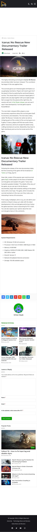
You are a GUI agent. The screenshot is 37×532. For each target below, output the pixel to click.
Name (3, 397)
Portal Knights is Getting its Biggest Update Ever (9, 339)
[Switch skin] (29, 4)
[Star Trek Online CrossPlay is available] (6, 482)
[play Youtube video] (18, 144)
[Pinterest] (15, 297)
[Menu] (35, 4)
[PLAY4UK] (5, 3)
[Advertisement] (18, 21)
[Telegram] (28, 297)
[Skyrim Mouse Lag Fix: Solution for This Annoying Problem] (6, 461)
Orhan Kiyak (7, 53)
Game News (11, 38)
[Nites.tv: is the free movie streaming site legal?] (6, 476)
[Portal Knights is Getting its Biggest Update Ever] (9, 332)
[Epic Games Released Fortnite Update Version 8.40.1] (27, 332)
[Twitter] (7, 297)
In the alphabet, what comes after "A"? (12, 410)
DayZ (6, 179)
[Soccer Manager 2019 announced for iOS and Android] (9, 351)
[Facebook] (3, 297)
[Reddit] (20, 297)
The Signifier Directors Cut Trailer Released (26, 358)
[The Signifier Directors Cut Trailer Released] (27, 351)
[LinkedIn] (11, 297)
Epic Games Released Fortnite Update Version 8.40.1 (26, 340)
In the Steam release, (18, 102)
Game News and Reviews (18, 523)
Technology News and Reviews (21, 521)
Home (4, 38)
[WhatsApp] (24, 297)
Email (3, 404)
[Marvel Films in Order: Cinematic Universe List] (6, 469)
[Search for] (32, 4)
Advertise (9, 521)
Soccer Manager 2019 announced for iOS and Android (8, 358)
